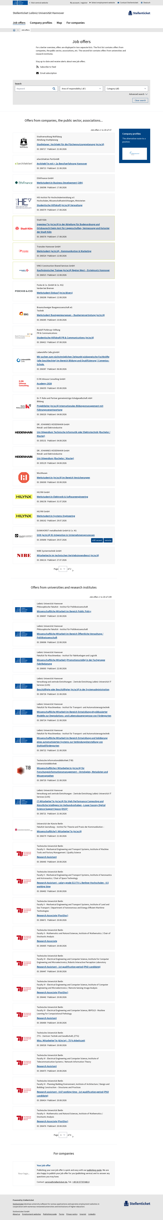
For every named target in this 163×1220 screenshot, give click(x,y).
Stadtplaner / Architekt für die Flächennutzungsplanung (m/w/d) (70, 144)
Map (59, 23)
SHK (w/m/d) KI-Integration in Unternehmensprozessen (66, 535)
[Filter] (54, 88)
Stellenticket (18, 1204)
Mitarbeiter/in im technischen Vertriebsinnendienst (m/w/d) (68, 555)
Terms (61, 1214)
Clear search (140, 100)
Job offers (19, 23)
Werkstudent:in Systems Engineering (56, 515)
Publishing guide (50, 1214)
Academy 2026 (44, 383)
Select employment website (103, 3)
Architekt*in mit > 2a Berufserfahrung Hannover (62, 163)
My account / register (78, 3)
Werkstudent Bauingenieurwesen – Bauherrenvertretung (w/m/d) (71, 315)
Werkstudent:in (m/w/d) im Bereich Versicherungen (63, 477)
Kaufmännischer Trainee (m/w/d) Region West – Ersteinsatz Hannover (73, 270)
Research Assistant (47, 857)
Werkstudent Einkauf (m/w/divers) (55, 292)
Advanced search (137, 94)
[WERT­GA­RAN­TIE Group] (134, 154)
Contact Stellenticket (129, 2)
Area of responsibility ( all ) (74, 88)
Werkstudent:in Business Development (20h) (60, 182)
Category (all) (113, 88)
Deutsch (146, 2)
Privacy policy (71, 1214)
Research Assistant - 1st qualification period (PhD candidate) (69, 966)
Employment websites (31, 1214)
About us (16, 1214)
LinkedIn (91, 1214)
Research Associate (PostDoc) (52, 915)
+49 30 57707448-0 (80, 1182)
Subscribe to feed (48, 66)
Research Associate (47, 941)
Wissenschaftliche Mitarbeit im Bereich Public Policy (64, 611)
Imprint (83, 1214)
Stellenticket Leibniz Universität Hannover (38, 13)
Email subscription (48, 73)
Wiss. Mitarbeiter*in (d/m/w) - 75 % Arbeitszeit (61, 1040)
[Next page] (73, 568)
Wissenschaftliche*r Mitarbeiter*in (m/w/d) (59, 831)
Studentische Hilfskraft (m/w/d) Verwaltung (59, 205)
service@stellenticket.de (56, 1182)
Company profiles (41, 23)
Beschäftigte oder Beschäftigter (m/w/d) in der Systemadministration (73, 689)
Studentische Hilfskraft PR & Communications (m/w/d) (65, 337)
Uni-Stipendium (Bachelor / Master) (55, 458)
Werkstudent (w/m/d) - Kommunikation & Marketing (64, 251)
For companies (75, 23)
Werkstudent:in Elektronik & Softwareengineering (62, 496)
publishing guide (94, 1170)
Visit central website (39, 3)
